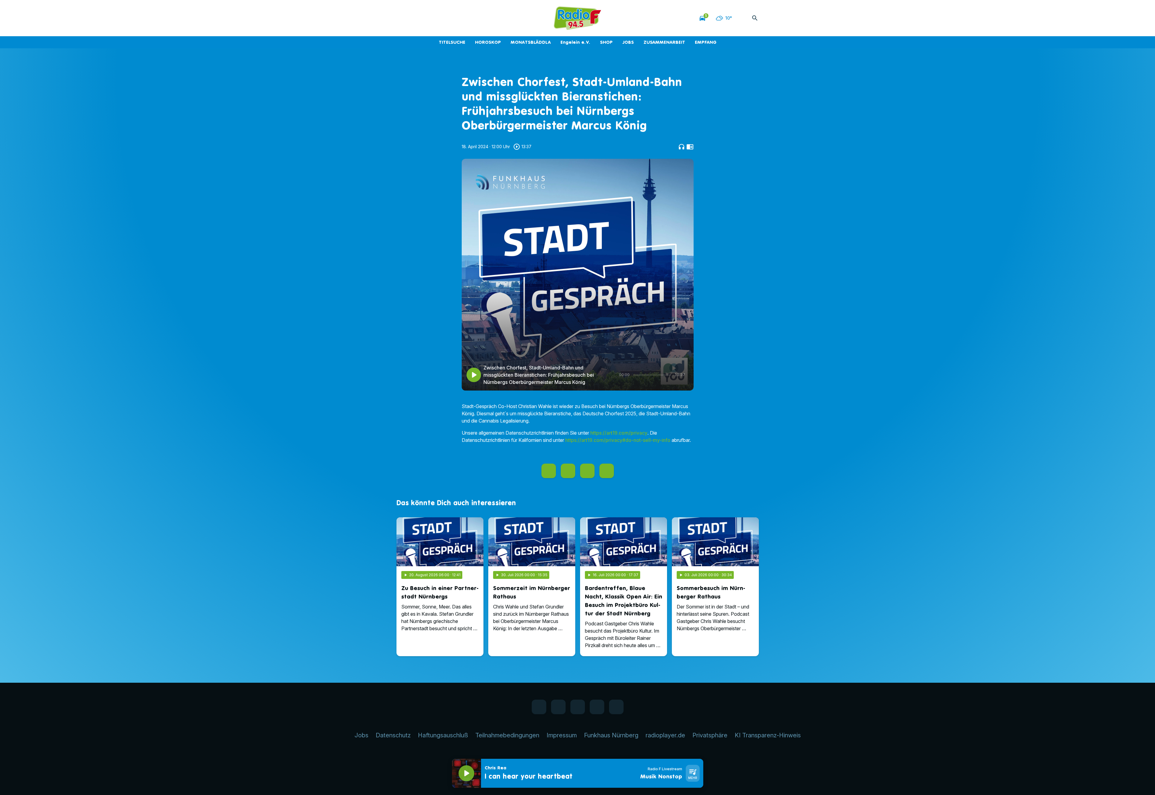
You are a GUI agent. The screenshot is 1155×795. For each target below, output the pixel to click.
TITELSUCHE (452, 42)
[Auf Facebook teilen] (548, 471)
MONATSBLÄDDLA (531, 42)
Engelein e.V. (575, 42)
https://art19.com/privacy (618, 433)
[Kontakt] (451, 18)
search (755, 18)
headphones (681, 146)
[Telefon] (439, 18)
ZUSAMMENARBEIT (664, 42)
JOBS (628, 42)
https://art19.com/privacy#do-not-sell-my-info (617, 440)
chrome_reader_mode (690, 146)
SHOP (606, 42)
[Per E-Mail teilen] (606, 471)
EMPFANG (706, 42)
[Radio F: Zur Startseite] (577, 18)
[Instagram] (427, 18)
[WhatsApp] (415, 18)
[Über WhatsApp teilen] (587, 471)
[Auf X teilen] (568, 471)
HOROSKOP (488, 42)
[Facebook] (402, 18)
